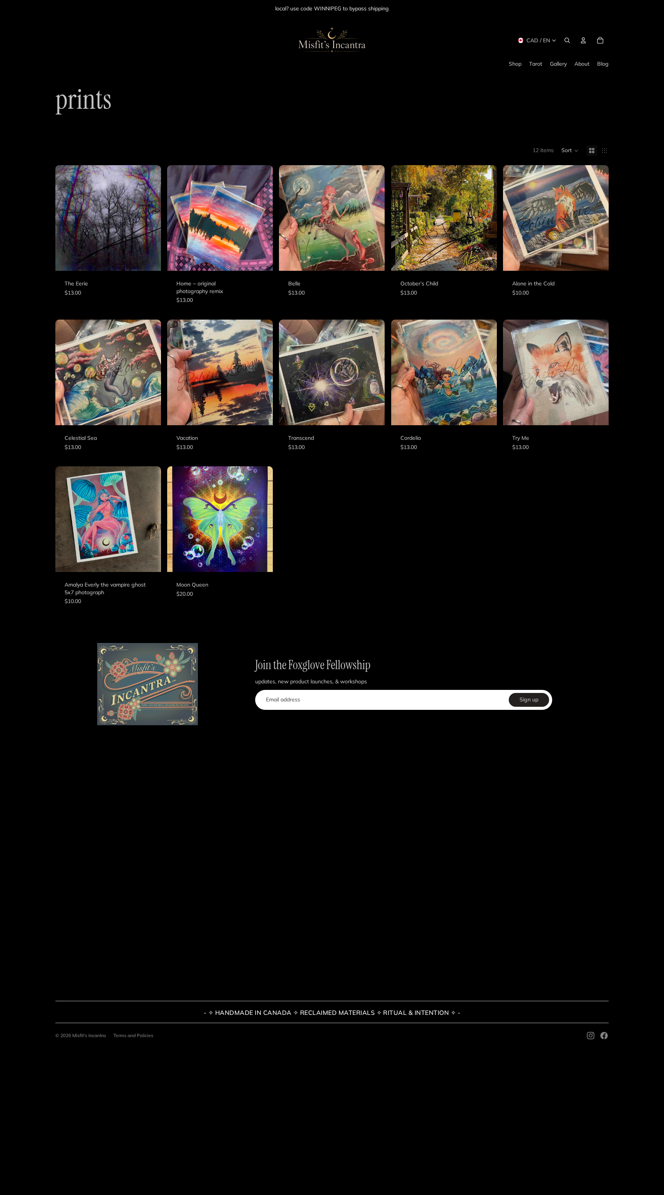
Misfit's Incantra (89, 1035)
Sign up (529, 699)
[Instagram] (590, 1035)
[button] (570, 150)
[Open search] (567, 40)
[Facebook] (604, 1035)
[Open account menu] (583, 40)
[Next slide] (149, 519)
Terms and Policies (133, 1035)
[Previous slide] (66, 519)
